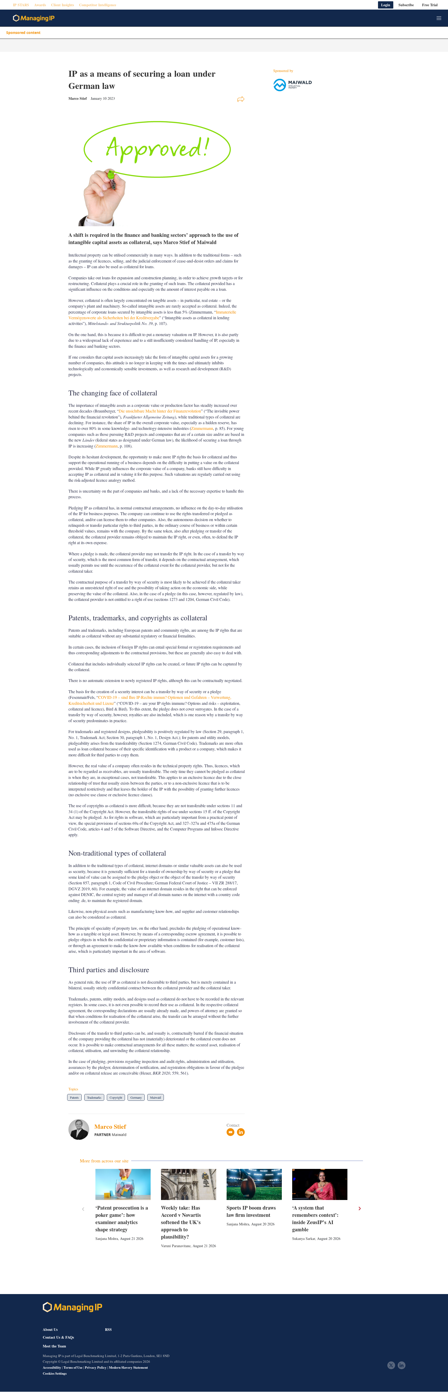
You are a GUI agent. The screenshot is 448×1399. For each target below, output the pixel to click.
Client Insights (62, 5)
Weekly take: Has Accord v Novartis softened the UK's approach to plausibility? (181, 1222)
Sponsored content (23, 32)
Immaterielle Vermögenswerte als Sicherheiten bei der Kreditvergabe (152, 314)
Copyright (116, 1097)
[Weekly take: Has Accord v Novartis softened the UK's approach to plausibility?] (188, 1184)
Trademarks (94, 1097)
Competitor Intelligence (97, 5)
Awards (40, 5)
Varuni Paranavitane (176, 1245)
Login (385, 5)
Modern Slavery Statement (128, 1367)
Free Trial (430, 5)
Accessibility (52, 1367)
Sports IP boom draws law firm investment (251, 1211)
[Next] (359, 1208)
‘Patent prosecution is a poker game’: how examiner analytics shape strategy (121, 1218)
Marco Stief (110, 1126)
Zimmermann (202, 428)
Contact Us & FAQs (58, 1337)
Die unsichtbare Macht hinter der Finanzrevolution (160, 411)
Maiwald (155, 1097)
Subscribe (406, 5)
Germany (136, 1097)
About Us (50, 1329)
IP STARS (21, 5)
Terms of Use (73, 1367)
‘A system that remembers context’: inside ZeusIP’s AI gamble (315, 1218)
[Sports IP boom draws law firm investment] (254, 1184)
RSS (108, 1329)
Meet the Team (54, 1346)
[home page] (33, 18)
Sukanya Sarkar (303, 1238)
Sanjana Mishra (106, 1238)
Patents (74, 1097)
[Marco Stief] (81, 1129)
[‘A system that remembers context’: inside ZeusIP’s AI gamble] (319, 1184)
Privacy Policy (96, 1367)
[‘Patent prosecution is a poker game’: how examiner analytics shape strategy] (123, 1184)
